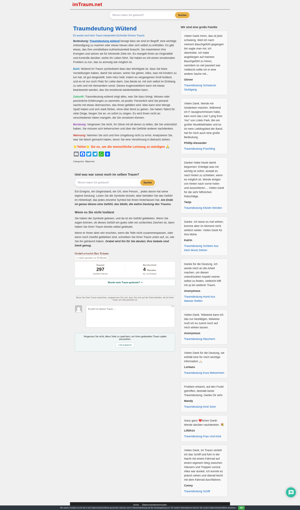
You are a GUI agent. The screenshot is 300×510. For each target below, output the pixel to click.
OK (241, 508)
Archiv (136, 505)
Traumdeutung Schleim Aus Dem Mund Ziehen (201, 248)
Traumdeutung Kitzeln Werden (203, 207)
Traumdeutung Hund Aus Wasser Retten (199, 298)
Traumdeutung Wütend (105, 28)
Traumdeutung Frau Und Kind (202, 436)
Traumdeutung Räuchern (199, 339)
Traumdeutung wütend (105, 41)
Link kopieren (125, 345)
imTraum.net (87, 4)
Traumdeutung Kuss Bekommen (204, 372)
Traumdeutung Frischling (199, 148)
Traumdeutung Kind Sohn (200, 406)
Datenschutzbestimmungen (154, 505)
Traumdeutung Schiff (197, 491)
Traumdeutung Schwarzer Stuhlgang (200, 87)
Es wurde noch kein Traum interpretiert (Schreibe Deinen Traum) (108, 35)
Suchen (182, 15)
